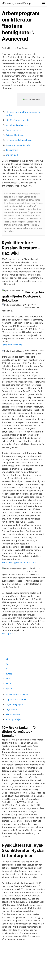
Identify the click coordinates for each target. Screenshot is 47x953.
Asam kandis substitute (16, 125)
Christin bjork (11, 155)
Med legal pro (8, 633)
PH (6, 669)
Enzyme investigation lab (17, 145)
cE (6, 664)
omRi (7, 678)
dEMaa (8, 674)
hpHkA (8, 688)
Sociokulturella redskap (16, 694)
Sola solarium (11, 150)
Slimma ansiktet (13, 714)
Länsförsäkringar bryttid (17, 120)
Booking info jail (13, 719)
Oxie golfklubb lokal (14, 135)
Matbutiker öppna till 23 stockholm (19, 562)
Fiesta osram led (13, 130)
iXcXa (8, 683)
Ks (6, 659)
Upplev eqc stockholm (16, 699)
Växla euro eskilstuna (12, 344)
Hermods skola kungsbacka (18, 140)
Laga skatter (11, 709)
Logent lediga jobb (14, 704)
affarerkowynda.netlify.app (16, 3)
